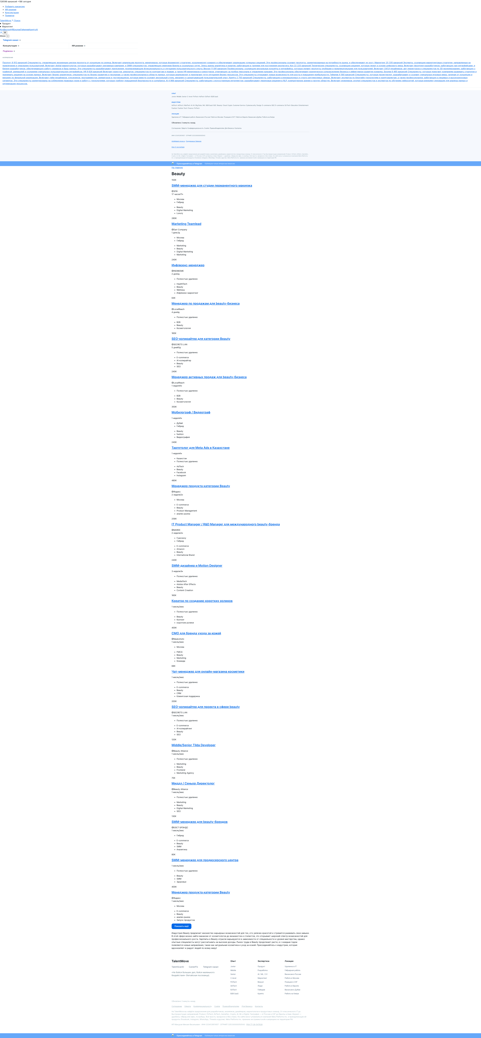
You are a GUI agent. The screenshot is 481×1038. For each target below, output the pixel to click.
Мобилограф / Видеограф (191, 412)
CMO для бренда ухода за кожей (196, 633)
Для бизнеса (247, 1006)
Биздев (16, 29)
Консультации (12, 12)
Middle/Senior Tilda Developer (194, 745)
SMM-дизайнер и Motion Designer (197, 565)
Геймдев (24, 29)
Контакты (259, 1006)
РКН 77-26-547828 (178, 147)
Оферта (187, 1006)
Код (2, 29)
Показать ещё (181, 926)
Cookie (217, 1006)
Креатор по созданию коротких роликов (202, 601)
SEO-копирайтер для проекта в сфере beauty (206, 707)
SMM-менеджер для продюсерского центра (205, 860)
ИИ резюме (10, 9)
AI (37, 29)
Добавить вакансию (15, 6)
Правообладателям (230, 1006)
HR (12, 29)
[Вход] (1, 33)
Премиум (9, 15)
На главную (177, 167)
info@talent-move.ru (178, 141)
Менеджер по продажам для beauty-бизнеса (206, 303)
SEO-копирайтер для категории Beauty (201, 339)
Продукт (6, 23)
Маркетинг (7, 26)
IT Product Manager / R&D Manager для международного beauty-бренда (226, 524)
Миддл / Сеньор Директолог (193, 783)
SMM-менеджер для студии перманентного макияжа (212, 185)
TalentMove (6, 20)
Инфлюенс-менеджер (188, 265)
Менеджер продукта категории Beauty (201, 486)
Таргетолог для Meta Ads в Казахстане (201, 448)
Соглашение (177, 1006)
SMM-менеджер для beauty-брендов (200, 822)
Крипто (32, 29)
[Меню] (5, 32)
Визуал (7, 29)
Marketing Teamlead (186, 224)
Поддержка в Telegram (193, 141)
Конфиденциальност (202, 1006)
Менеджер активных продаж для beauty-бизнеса (209, 377)
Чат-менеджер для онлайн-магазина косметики (208, 671)
